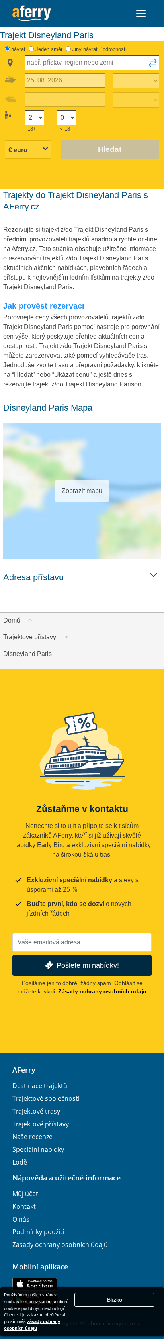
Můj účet (25, 1193)
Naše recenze (32, 1136)
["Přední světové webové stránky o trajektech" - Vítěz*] (31, 13)
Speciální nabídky (38, 1149)
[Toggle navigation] (141, 13)
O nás (20, 1219)
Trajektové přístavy (40, 1124)
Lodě (19, 1162)
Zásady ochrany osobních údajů (102, 991)
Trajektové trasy (36, 1111)
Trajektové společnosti (46, 1098)
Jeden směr (48, 49)
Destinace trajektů (39, 1085)
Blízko (114, 1299)
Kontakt (24, 1206)
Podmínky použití (38, 1231)
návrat (18, 49)
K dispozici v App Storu (34, 1284)
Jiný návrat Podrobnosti (99, 49)
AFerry (23, 1070)
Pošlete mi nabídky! (88, 965)
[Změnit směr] (153, 65)
